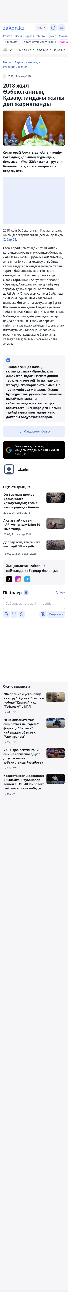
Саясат (7, 36)
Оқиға (41, 36)
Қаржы (29, 36)
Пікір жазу (56, 614)
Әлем (18, 36)
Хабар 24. (10, 239)
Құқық (52, 36)
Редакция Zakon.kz (15, 67)
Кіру (62, 592)
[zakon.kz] (14, 28)
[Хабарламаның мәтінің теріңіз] (34, 603)
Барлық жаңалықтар (28, 62)
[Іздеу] (53, 27)
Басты (7, 62)
